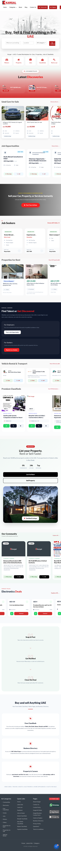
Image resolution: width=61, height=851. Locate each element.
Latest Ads (20, 804)
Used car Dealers (37, 818)
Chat (8, 380)
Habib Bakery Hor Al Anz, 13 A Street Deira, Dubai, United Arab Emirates (37, 376)
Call (19, 174)
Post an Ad (43, 7)
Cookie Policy (37, 807)
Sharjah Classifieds (22, 818)
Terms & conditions (38, 829)
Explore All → (56, 535)
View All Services (54, 363)
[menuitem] (5, 7)
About (20, 7)
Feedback (20, 810)
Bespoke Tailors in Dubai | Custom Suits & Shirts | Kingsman (37, 417)
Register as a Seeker (11, 350)
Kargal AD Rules (37, 810)
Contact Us (33, 7)
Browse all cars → (55, 101)
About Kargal (36, 801)
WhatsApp (9, 174)
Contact (26, 613)
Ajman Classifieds (22, 826)
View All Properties (53, 260)
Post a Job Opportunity (12, 332)
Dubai (5, 375)
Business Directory (38, 820)
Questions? (36, 826)
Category (36, 843)
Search (52, 44)
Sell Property (30, 480)
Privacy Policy (37, 823)
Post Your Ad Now (31, 205)
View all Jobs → (55, 146)
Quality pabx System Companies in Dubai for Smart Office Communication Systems (13, 417)
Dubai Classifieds (22, 816)
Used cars (20, 807)
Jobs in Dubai (21, 813)
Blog (26, 7)
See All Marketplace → (53, 388)
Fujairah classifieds (22, 829)
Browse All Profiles (53, 223)
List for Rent (30, 474)
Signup (54, 7)
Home (5, 7)
